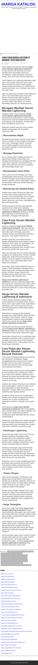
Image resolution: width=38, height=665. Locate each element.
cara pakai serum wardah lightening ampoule (20, 551)
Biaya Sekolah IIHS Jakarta (8, 650)
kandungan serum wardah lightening (12, 563)
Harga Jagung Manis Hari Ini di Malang (11, 647)
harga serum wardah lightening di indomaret (14, 559)
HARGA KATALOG (19, 4)
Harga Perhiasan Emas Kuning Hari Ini (11, 598)
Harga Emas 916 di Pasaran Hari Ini (10, 606)
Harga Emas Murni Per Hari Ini (9, 584)
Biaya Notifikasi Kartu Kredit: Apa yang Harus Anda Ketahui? (16, 631)
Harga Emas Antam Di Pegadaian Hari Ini (11, 628)
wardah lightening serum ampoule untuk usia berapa (16, 565)
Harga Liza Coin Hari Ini (7, 573)
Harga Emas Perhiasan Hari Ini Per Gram (11, 617)
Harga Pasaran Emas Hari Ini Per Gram (11, 590)
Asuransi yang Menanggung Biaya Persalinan (12, 615)
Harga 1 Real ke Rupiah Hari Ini (9, 612)
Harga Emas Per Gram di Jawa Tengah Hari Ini (13, 642)
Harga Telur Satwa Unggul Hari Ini (9, 623)
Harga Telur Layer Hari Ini (7, 637)
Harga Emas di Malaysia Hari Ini (9, 587)
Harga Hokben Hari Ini (6, 653)
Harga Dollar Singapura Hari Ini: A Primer (11, 626)
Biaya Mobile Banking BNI (7, 582)
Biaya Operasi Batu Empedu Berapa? (10, 595)
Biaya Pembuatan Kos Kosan (8, 601)
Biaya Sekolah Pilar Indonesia (8, 645)
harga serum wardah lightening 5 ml (12, 553)
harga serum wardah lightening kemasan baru (14, 561)
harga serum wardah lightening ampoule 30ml (14, 555)
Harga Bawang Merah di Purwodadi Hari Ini (12, 604)
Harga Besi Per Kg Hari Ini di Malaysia (11, 609)
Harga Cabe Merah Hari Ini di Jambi (10, 634)
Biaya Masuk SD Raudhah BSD (9, 639)
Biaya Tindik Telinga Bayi (7, 593)
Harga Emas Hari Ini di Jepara (8, 620)
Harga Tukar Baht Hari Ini (7, 576)
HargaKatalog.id (6, 62)
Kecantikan (24, 62)
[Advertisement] (19, 32)
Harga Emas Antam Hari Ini (8, 579)
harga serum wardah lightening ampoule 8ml (14, 557)
